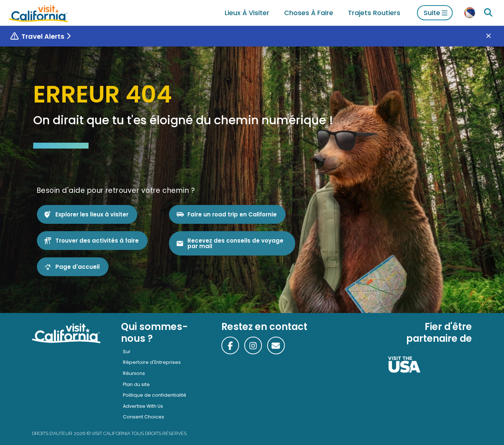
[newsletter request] (276, 345)
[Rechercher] (488, 12)
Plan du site (136, 384)
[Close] (494, 36)
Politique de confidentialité (154, 395)
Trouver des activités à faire (97, 240)
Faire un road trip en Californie (232, 214)
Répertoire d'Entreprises (152, 362)
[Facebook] (230, 345)
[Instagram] (253, 345)
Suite (432, 12)
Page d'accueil (77, 267)
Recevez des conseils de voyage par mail (235, 243)
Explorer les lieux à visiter (91, 214)
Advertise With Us (143, 406)
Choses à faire (308, 12)
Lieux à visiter (247, 12)
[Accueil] (38, 13)
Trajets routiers (374, 12)
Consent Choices (143, 417)
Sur (127, 351)
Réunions (134, 373)
